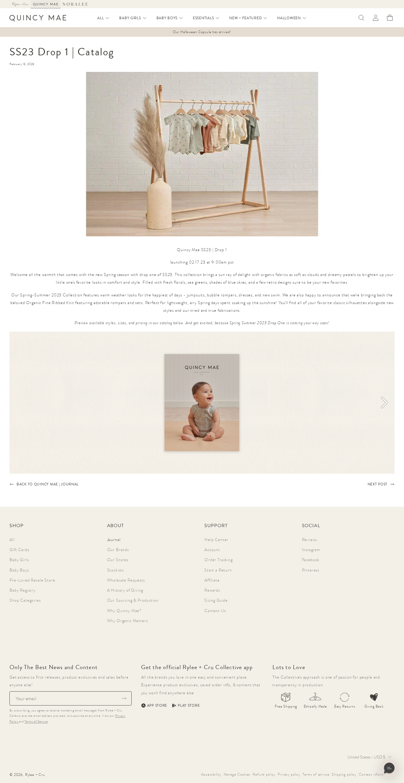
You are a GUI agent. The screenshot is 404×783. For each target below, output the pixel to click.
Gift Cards (19, 550)
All (12, 539)
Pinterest (311, 570)
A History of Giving (125, 590)
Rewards (212, 590)
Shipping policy (344, 774)
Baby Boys (19, 570)
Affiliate (212, 580)
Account (212, 550)
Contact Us (215, 610)
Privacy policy (289, 774)
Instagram (311, 550)
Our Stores (117, 560)
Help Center (216, 539)
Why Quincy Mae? (124, 610)
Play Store (189, 705)
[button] (103, 18)
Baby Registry (22, 590)
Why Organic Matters (127, 621)
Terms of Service (36, 721)
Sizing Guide (216, 600)
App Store (157, 705)
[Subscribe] (124, 698)
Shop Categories (25, 600)
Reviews (309, 539)
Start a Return (218, 570)
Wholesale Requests (126, 580)
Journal (114, 539)
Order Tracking (218, 560)
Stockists (115, 570)
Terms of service (316, 774)
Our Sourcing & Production (133, 600)
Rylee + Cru (35, 774)
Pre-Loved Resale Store (32, 580)
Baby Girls (19, 560)
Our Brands (118, 550)
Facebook (311, 560)
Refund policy (264, 774)
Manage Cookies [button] (237, 774)
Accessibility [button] (211, 774)
